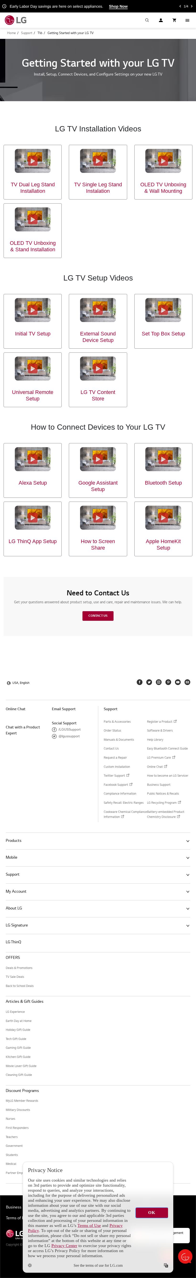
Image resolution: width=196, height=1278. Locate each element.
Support (111, 709)
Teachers (12, 1137)
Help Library (155, 740)
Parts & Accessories (117, 722)
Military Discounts (18, 1110)
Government (14, 1146)
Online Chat (16, 709)
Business (14, 1207)
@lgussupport (66, 736)
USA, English (20, 683)
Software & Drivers (160, 731)
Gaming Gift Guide (18, 1048)
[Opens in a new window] (139, 682)
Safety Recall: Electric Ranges (124, 803)
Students (12, 1155)
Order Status (112, 731)
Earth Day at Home (19, 1021)
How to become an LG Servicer (167, 776)
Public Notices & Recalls (163, 794)
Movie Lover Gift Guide (21, 1066)
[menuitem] (11, 33)
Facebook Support (116, 785)
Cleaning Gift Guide (19, 1075)
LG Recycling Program (162, 803)
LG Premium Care (159, 758)
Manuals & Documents (119, 740)
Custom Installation (117, 767)
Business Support (158, 785)
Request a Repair (115, 758)
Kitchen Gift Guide (18, 1057)
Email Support (64, 709)
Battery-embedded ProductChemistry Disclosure (165, 815)
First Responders (17, 1128)
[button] (147, 20)
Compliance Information (120, 794)
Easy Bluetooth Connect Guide (167, 748)
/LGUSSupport (66, 729)
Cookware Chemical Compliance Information (125, 815)
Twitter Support (114, 776)
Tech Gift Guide (16, 1039)
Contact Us (98, 616)
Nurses (10, 1119)
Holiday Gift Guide (18, 1030)
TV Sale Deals (15, 977)
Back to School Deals (20, 986)
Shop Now (118, 7)
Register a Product (159, 722)
